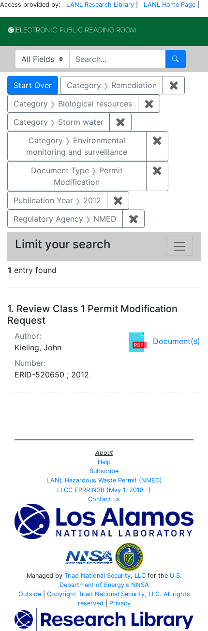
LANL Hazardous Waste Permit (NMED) (104, 480)
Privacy (120, 603)
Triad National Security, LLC (105, 575)
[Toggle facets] (179, 246)
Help (104, 462)
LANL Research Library (100, 4)
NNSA (140, 584)
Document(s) (176, 341)
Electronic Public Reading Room (72, 30)
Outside (29, 594)
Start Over (33, 85)
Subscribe (104, 471)
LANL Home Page (169, 4)
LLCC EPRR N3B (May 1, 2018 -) (104, 490)
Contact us (104, 499)
